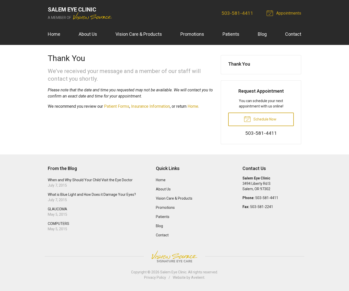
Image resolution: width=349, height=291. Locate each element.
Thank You (239, 64)
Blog (262, 34)
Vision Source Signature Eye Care (174, 256)
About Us (88, 34)
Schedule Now (264, 119)
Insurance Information (150, 106)
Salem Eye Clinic (173, 272)
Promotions (192, 34)
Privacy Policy (155, 277)
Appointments (288, 13)
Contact (293, 34)
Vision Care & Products (138, 34)
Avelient (197, 277)
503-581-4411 (237, 13)
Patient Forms (116, 106)
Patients (231, 34)
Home (54, 34)
